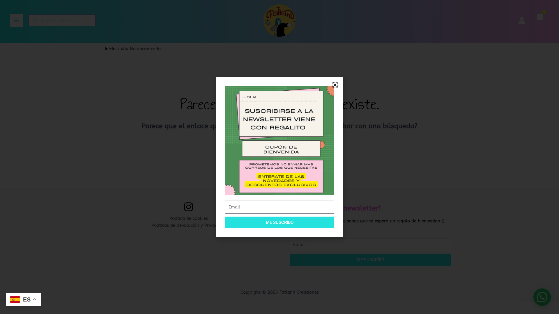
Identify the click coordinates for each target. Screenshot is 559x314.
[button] (335, 85)
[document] (279, 157)
